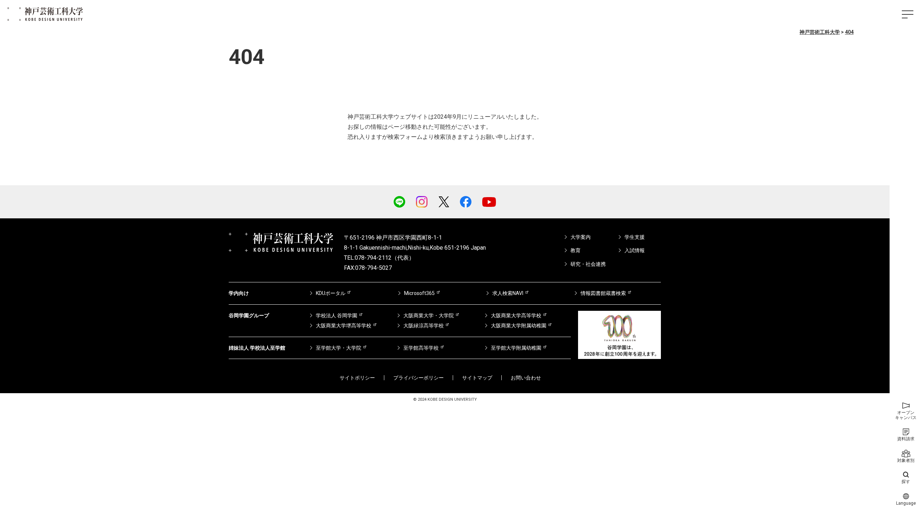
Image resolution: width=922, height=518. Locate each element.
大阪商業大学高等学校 (516, 315)
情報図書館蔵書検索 (603, 293)
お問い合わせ (526, 378)
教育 (575, 250)
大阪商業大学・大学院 (428, 315)
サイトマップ (477, 378)
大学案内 (580, 237)
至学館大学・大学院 (338, 348)
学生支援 (635, 237)
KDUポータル (330, 293)
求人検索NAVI (507, 293)
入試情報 (635, 250)
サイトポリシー (357, 378)
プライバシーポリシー (418, 378)
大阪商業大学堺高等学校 (343, 325)
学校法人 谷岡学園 (336, 315)
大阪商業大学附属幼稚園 (518, 325)
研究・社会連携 (588, 264)
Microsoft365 (419, 293)
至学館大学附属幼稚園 (516, 348)
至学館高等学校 (421, 348)
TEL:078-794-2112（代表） (379, 257)
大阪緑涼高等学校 (423, 325)
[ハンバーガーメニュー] (907, 14)
